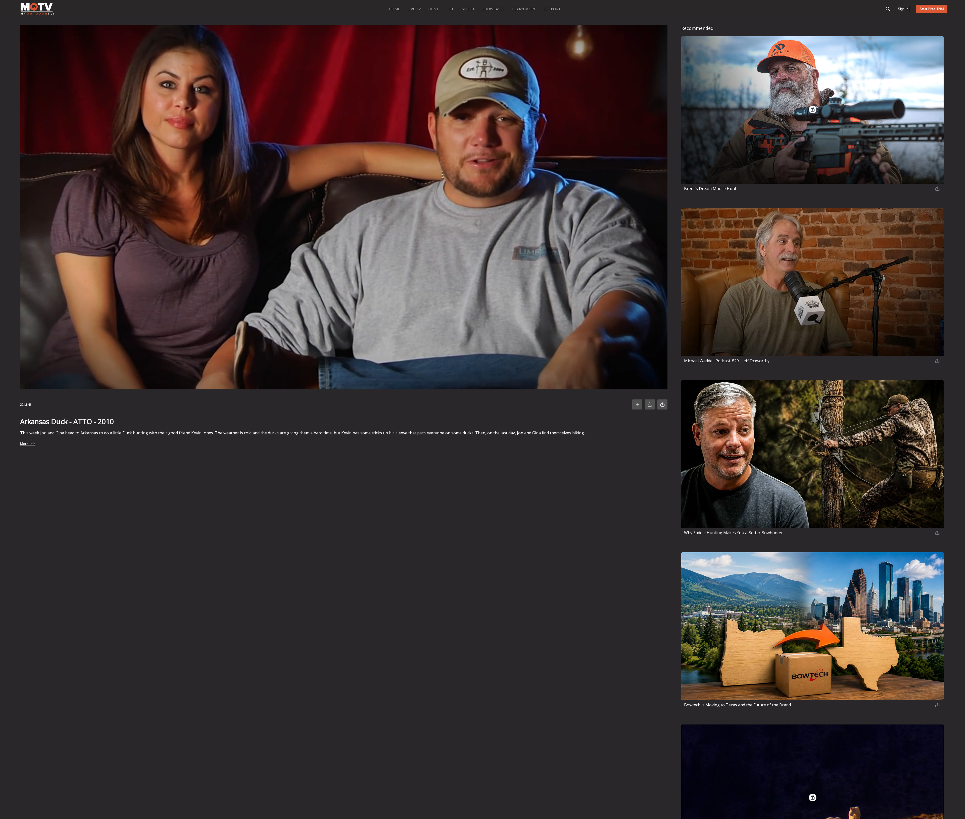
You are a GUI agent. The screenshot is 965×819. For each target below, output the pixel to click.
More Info (27, 444)
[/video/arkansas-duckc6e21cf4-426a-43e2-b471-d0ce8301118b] (37, 13)
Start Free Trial (932, 9)
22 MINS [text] (25, 404)
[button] (888, 9)
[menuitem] (395, 8)
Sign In (903, 9)
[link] (37, 9)
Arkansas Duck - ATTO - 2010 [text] (67, 421)
